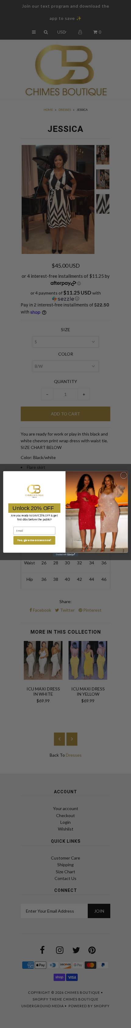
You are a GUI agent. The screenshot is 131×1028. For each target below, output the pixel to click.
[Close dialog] (123, 475)
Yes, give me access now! (34, 540)
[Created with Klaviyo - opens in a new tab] (65, 555)
